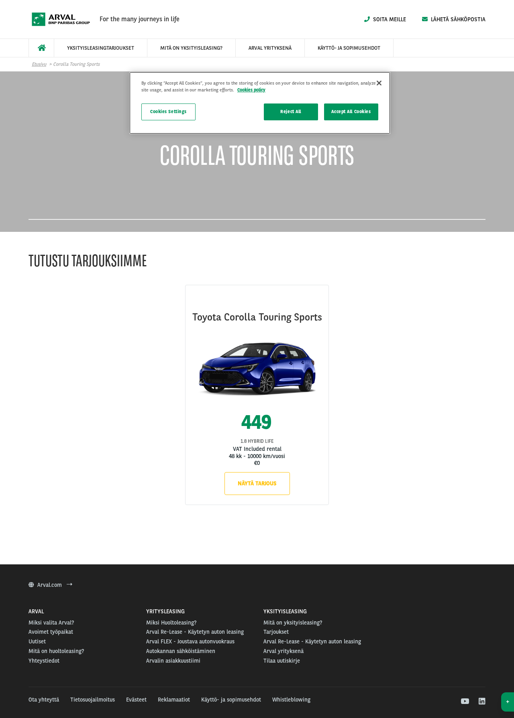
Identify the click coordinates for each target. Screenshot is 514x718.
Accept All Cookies (351, 111)
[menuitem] (41, 48)
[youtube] (464, 701)
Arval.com (50, 585)
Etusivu (39, 64)
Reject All (290, 111)
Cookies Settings (168, 111)
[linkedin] (481, 701)
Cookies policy (251, 90)
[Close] (379, 83)
